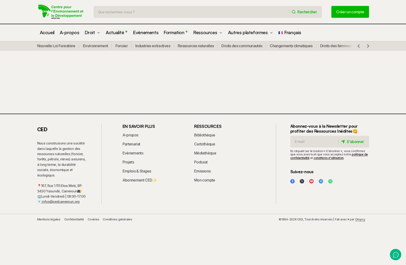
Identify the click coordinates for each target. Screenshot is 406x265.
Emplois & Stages (137, 171)
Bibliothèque (204, 135)
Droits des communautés (241, 45)
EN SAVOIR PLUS (139, 126)
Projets (128, 162)
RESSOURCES (207, 126)
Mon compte (204, 180)
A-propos (130, 135)
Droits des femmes (335, 45)
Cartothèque (204, 144)
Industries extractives (152, 45)
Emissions (202, 171)
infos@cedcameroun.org (60, 202)
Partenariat (131, 144)
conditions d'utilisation (329, 158)
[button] (358, 46)
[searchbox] (191, 12)
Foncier (121, 45)
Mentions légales (48, 219)
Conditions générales (117, 219)
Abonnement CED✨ (140, 180)
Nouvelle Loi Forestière (56, 45)
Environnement (95, 45)
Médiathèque (205, 153)
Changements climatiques (291, 45)
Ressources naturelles (196, 45)
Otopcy (360, 219)
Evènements (133, 153)
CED (42, 129)
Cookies (93, 219)
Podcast (201, 162)
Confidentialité (74, 219)
